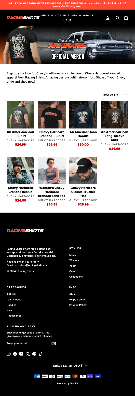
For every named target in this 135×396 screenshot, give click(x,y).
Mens (72, 255)
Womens (74, 260)
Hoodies (11, 305)
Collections (66, 15)
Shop (46, 15)
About (88, 15)
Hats (9, 310)
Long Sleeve (14, 299)
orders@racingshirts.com (33, 265)
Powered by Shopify (67, 383)
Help (67, 20)
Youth (72, 265)
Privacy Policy (78, 305)
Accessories (14, 315)
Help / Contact (77, 299)
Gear (72, 271)
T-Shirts (11, 294)
